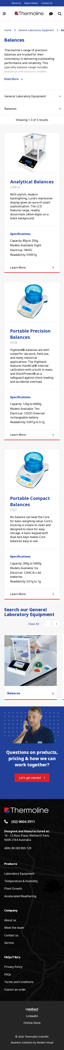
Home (7, 30)
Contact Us (46, 3)
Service (9, 943)
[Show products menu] (4, 13)
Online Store (32, 1023)
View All (33, 624)
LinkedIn (32, 1016)
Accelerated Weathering (20, 896)
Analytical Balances (32, 182)
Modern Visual (45, 1042)
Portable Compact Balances (30, 501)
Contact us (11, 935)
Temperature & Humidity (21, 881)
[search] (59, 14)
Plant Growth (13, 888)
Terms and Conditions (19, 982)
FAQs (7, 974)
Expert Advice (31, 3)
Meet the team (14, 928)
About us (10, 920)
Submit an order (15, 989)
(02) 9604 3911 (23, 821)
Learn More (18, 267)
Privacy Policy (13, 967)
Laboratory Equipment (19, 874)
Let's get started (30, 778)
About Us (16, 3)
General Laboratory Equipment (36, 30)
